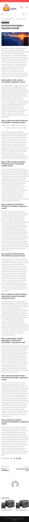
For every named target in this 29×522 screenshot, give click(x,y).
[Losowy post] (23, 14)
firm (12, 51)
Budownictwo (12, 18)
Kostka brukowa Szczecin (6, 510)
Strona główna (4, 18)
